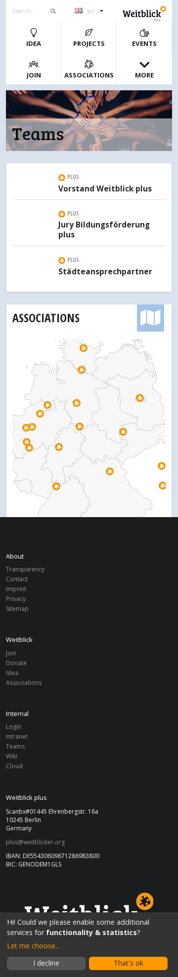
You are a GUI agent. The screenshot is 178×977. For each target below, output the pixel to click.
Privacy (16, 599)
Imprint (16, 589)
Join (34, 75)
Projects (89, 43)
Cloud (14, 766)
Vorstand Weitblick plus (105, 189)
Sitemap (17, 608)
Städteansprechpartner (105, 272)
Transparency (25, 569)
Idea (33, 43)
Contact (17, 579)
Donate (16, 663)
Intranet (17, 736)
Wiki (11, 756)
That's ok (128, 963)
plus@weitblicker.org (35, 842)
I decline (46, 963)
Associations (89, 75)
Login (13, 727)
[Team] (30, 173)
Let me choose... (33, 945)
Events (144, 43)
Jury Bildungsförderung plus (104, 230)
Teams (15, 746)
